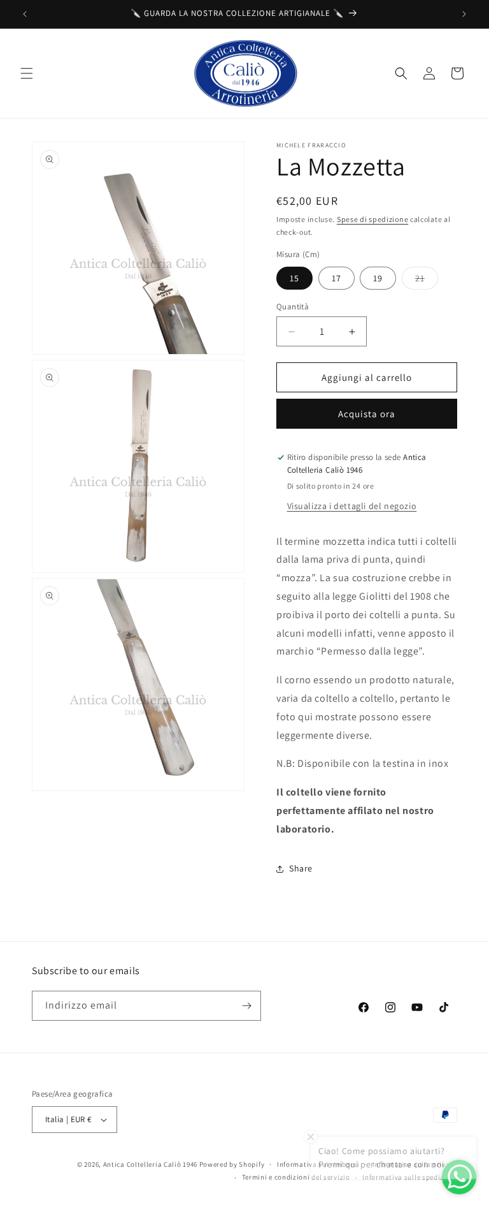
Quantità (292, 306)
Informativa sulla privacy (415, 1164)
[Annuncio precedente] (25, 14)
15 (294, 278)
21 (426, 281)
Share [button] (301, 868)
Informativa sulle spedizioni (409, 1177)
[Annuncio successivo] (464, 14)
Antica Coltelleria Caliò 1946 (150, 1164)
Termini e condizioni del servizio (296, 1177)
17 (336, 278)
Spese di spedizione (372, 219)
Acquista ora (366, 414)
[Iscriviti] (246, 1006)
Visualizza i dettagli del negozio (352, 506)
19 (378, 278)
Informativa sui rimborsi (318, 1164)
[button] (27, 73)
